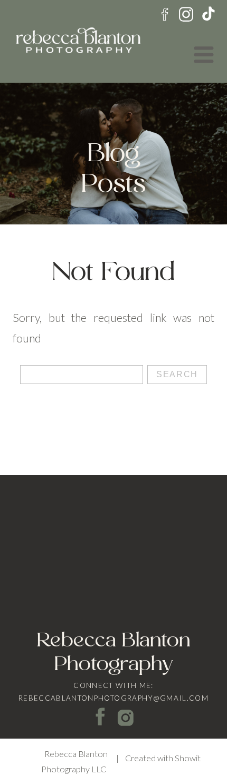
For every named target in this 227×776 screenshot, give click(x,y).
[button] (204, 55)
